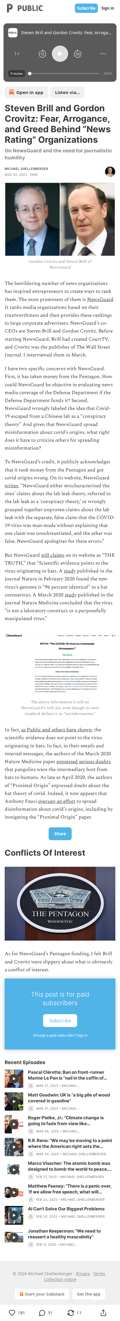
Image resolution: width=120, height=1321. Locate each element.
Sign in (107, 8)
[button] (17, 53)
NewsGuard (100, 299)
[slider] (64, 73)
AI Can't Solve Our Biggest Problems (66, 1209)
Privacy (83, 1273)
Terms (99, 1273)
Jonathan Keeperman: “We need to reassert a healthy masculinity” (64, 1234)
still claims (52, 555)
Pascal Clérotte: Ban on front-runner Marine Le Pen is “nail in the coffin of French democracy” (66, 1075)
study (70, 571)
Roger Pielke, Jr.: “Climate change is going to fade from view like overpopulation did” (66, 1121)
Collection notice (60, 1279)
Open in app (29, 92)
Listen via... (67, 92)
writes (11, 486)
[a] (14, 1078)
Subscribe (86, 8)
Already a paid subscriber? (60, 1035)
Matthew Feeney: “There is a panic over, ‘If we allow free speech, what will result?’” (70, 1189)
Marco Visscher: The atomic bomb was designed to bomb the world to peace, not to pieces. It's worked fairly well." (69, 1166)
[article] (60, 1079)
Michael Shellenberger (26, 169)
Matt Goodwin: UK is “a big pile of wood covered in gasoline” (69, 1098)
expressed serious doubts (84, 761)
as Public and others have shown (56, 730)
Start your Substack (45, 1294)
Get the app (88, 1294)
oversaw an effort (56, 801)
